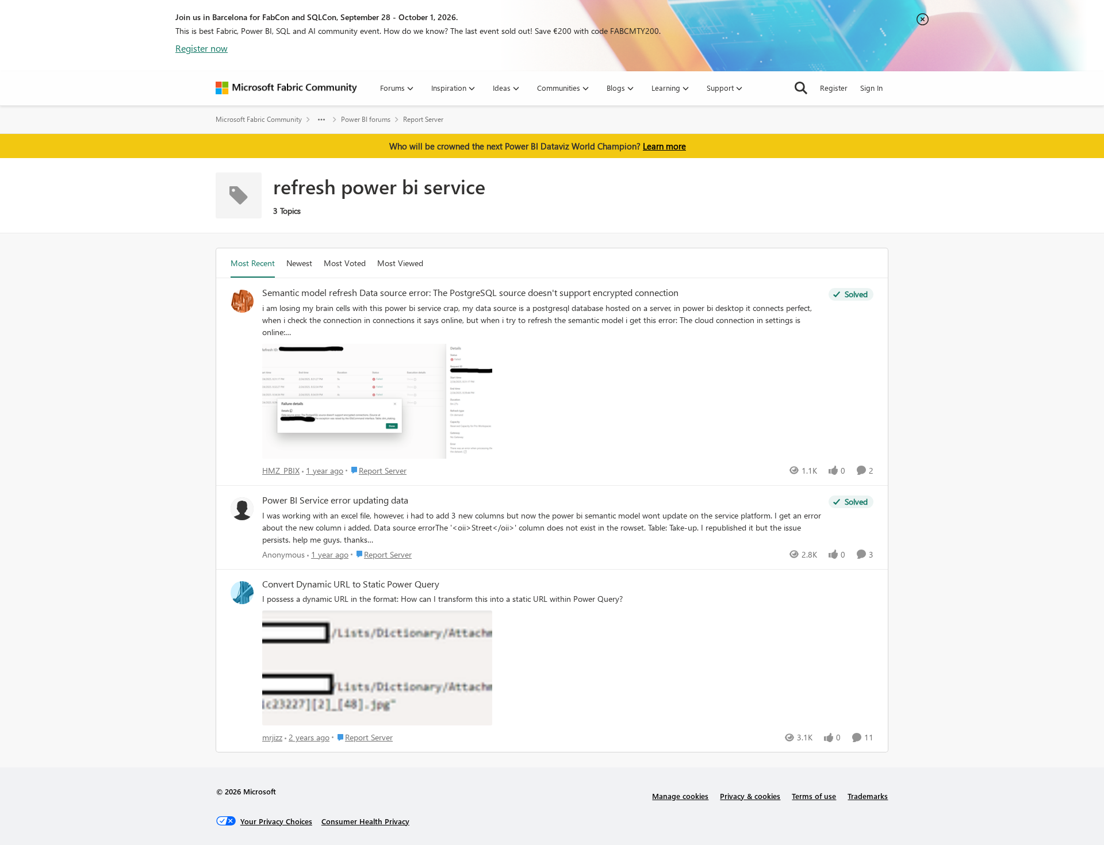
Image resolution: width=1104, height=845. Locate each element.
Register (834, 88)
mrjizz (272, 737)
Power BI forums (365, 119)
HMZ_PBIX (281, 470)
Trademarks (868, 796)
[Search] (801, 88)
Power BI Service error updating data (335, 500)
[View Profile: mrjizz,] (242, 592)
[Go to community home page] (286, 88)
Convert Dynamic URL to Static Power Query (350, 584)
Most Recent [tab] (253, 263)
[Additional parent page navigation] (321, 120)
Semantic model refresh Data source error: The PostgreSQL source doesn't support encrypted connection (470, 292)
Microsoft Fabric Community (259, 119)
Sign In (871, 88)
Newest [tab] (299, 263)
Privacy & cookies (750, 796)
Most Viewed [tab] (400, 263)
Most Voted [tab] (345, 263)
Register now (201, 48)
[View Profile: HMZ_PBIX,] (242, 301)
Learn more (664, 146)
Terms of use (814, 796)
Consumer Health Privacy (365, 821)
